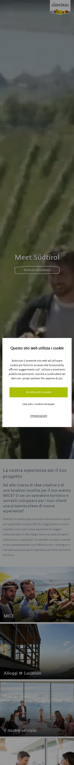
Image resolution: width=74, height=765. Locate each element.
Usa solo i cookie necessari (38, 404)
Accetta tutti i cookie (38, 392)
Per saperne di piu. (52, 378)
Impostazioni (38, 416)
